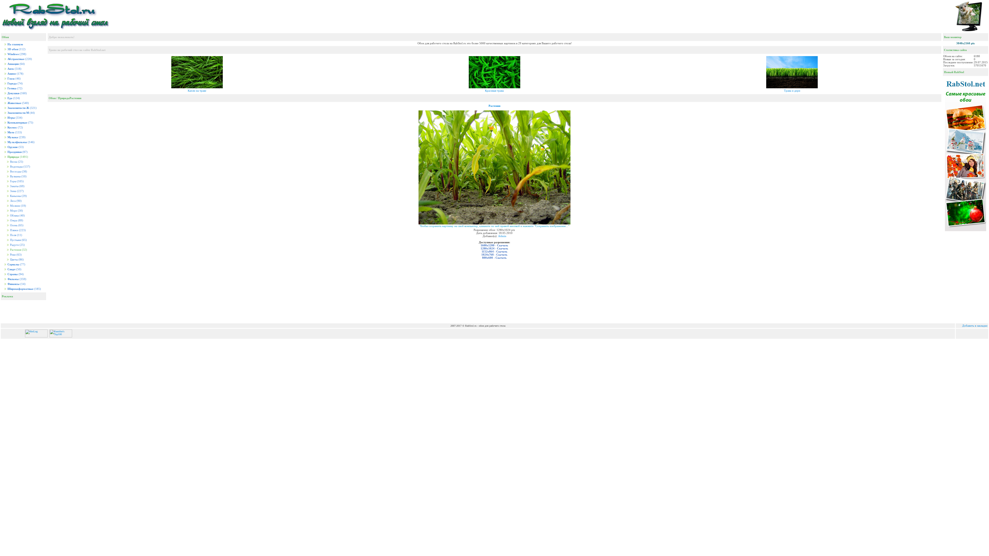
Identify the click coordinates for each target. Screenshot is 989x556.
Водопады (19, 166)
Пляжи (17, 230)
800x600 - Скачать (494, 257)
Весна (16, 161)
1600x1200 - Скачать (494, 245)
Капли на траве (197, 90)
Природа (64, 98)
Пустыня (18, 240)
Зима (16, 191)
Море (16, 210)
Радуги (17, 245)
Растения (75, 98)
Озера (16, 220)
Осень (16, 225)
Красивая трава (494, 90)
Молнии (17, 205)
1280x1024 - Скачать (494, 248)
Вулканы (18, 176)
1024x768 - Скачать (494, 254)
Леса (15, 200)
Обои (52, 98)
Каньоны (18, 196)
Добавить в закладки (974, 325)
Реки (15, 254)
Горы (16, 181)
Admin (502, 236)
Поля (15, 235)
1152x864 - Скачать (494, 251)
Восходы (18, 171)
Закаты (16, 186)
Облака (17, 215)
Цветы (16, 259)
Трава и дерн (792, 90)
